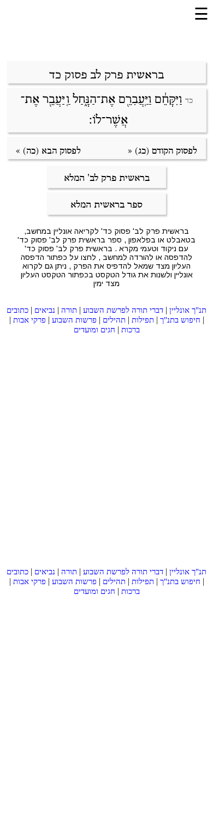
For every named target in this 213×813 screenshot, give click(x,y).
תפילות (143, 320)
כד (189, 101)
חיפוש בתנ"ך (180, 320)
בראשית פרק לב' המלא (107, 178)
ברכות (130, 329)
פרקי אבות (29, 320)
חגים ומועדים (94, 329)
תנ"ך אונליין (187, 310)
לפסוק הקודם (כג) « (162, 151)
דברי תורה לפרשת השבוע (123, 310)
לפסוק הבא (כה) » (48, 151)
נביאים (44, 310)
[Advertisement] (99, 31)
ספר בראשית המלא (106, 205)
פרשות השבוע (74, 320)
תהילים (114, 320)
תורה (69, 310)
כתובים (17, 310)
